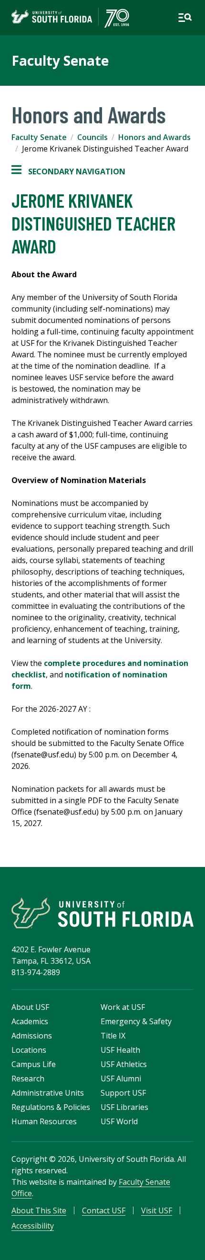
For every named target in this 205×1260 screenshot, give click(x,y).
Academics (29, 1021)
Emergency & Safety (136, 1021)
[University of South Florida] (102, 912)
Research (27, 1078)
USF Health (120, 1050)
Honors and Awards (154, 137)
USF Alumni (121, 1078)
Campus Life (33, 1064)
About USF (30, 1007)
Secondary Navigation (68, 171)
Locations (28, 1050)
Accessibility (32, 1225)
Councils (92, 137)
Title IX (113, 1035)
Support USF (123, 1093)
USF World (119, 1121)
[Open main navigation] (185, 17)
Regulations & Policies (50, 1107)
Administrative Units (47, 1093)
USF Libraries (124, 1107)
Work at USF (123, 1007)
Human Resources (44, 1121)
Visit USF (156, 1210)
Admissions (31, 1035)
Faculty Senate (60, 60)
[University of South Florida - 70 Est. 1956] (70, 18)
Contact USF (103, 1210)
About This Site (38, 1210)
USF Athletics (124, 1064)
